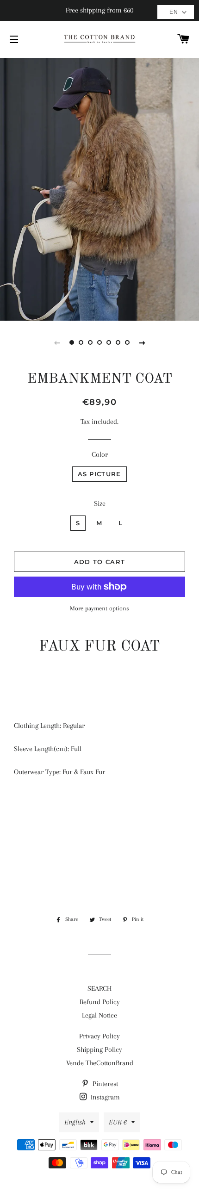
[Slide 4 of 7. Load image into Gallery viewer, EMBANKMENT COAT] (99, 342)
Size (100, 503)
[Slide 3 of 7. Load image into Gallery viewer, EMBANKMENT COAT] (90, 342)
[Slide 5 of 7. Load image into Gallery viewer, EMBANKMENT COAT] (108, 342)
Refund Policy (100, 1002)
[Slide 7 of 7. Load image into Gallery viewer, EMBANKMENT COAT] (127, 342)
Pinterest (104, 1084)
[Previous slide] (57, 342)
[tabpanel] (99, 188)
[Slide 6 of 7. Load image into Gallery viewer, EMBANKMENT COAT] (118, 342)
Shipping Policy (99, 1049)
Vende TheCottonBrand (99, 1063)
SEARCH (99, 988)
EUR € (118, 1122)
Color (100, 454)
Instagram (104, 1097)
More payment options (99, 608)
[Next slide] (142, 342)
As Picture (99, 474)
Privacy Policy (99, 1036)
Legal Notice (99, 1015)
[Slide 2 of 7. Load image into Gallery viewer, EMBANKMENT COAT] (81, 342)
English (75, 1122)
